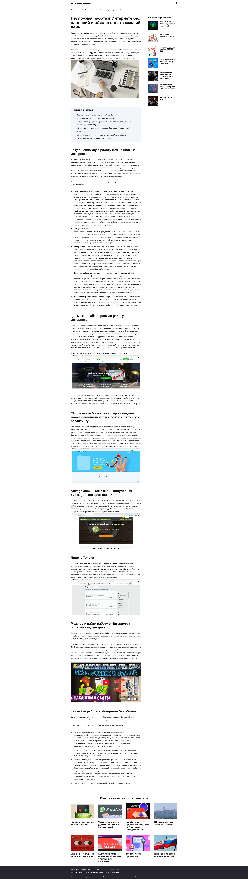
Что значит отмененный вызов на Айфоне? (82, 823)
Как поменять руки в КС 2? (168, 98)
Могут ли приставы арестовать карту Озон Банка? (167, 61)
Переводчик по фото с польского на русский (164, 855)
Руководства (112, 10)
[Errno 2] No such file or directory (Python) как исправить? (168, 24)
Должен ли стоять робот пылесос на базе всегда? (82, 855)
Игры (102, 10)
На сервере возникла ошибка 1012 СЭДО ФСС (168, 49)
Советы (94, 10)
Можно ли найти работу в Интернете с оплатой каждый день (101, 135)
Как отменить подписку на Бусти (167, 35)
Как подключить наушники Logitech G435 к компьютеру (167, 87)
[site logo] (80, 3)
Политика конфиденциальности (97, 872)
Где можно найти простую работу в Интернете (95, 118)
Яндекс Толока (82, 131)
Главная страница (77, 872)
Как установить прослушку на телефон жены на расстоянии (166, 75)
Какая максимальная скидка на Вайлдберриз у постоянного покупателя (109, 858)
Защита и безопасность (129, 10)
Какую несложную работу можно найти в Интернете (98, 115)
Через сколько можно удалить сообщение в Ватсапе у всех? (108, 824)
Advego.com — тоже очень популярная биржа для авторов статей (103, 128)
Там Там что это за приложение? (134, 855)
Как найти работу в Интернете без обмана (94, 138)
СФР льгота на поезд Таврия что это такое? (164, 823)
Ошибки (85, 10)
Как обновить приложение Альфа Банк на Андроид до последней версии (137, 826)
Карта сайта (115, 872)
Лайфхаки (75, 10)
